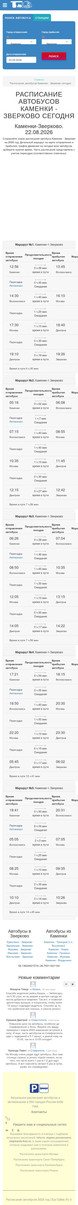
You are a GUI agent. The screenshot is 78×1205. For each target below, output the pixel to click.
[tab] (18, 17)
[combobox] (21, 41)
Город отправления (16, 32)
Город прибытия (50, 32)
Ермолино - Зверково (19, 942)
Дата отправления (16, 54)
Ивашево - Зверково (20, 953)
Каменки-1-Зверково (39, 244)
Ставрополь (37, 1050)
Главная (39, 79)
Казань (36, 989)
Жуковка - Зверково (19, 949)
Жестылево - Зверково (19, 956)
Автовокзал (16, 285)
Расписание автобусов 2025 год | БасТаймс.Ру (37, 1199)
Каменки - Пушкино (58, 953)
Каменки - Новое (59, 949)
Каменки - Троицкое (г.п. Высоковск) (58, 943)
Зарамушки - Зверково (19, 945)
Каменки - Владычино (58, 960)
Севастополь (39, 1020)
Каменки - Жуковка (58, 956)
